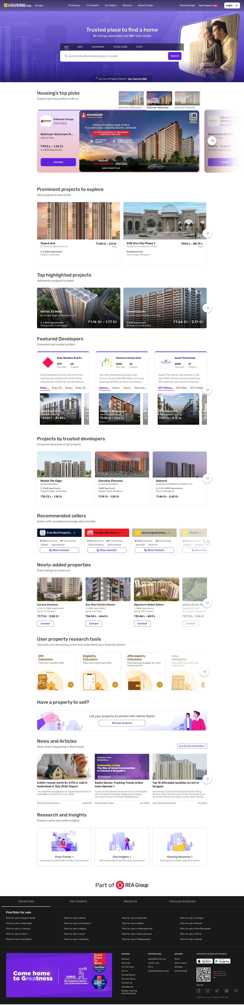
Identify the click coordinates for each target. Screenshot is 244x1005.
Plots (139, 47)
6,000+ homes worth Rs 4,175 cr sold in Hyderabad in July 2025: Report (62, 784)
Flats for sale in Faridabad (18, 939)
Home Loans (181, 963)
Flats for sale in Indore (17, 934)
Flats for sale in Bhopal (191, 923)
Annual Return (128, 975)
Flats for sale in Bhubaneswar (136, 939)
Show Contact (60, 550)
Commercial (98, 47)
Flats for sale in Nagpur (75, 928)
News (177, 959)
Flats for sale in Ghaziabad (19, 923)
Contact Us (127, 983)
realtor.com (153, 963)
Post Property (208, 5)
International (181, 971)
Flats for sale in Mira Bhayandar (195, 928)
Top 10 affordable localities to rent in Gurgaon (176, 784)
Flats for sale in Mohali (75, 918)
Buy (67, 47)
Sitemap (179, 967)
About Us (126, 963)
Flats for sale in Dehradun (134, 918)
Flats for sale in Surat (74, 934)
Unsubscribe (127, 987)
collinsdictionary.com (158, 971)
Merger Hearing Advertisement (129, 992)
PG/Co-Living (120, 47)
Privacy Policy (129, 979)
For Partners (128, 967)
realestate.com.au (157, 959)
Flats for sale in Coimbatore (77, 923)
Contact (58, 162)
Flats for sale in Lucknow (18, 928)
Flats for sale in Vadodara (76, 939)
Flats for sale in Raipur (133, 923)
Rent (80, 47)
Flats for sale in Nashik (191, 939)
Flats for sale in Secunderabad (137, 934)
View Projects (60, 123)
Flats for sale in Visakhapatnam (137, 928)
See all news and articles (192, 746)
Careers (125, 959)
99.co (150, 967)
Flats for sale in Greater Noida (20, 918)
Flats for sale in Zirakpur (192, 918)
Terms (124, 971)
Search (175, 56)
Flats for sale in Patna (191, 934)
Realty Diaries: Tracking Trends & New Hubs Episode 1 (119, 784)
